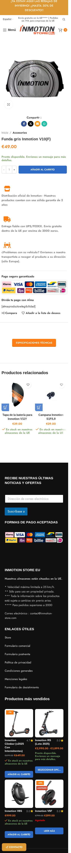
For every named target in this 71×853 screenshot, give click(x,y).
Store (8, 637)
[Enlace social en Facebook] (24, 124)
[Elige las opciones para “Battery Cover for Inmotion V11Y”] (5, 407)
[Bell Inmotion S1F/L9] (51, 395)
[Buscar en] (64, 19)
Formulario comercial (17, 646)
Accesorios (20, 133)
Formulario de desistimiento (22, 687)
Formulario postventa (17, 654)
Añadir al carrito (42, 169)
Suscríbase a (16, 511)
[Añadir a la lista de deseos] (28, 385)
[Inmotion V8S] (19, 794)
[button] (39, 407)
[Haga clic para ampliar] (8, 104)
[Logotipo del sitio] (37, 30)
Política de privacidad (18, 662)
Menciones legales (16, 679)
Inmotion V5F (43, 811)
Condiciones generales (19, 671)
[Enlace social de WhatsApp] (44, 124)
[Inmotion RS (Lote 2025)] (49, 723)
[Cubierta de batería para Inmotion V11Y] (17, 395)
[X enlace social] (31, 124)
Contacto (16, 847)
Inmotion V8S (13, 811)
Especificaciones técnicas (34, 343)
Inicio (5, 133)
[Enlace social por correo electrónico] (37, 124)
